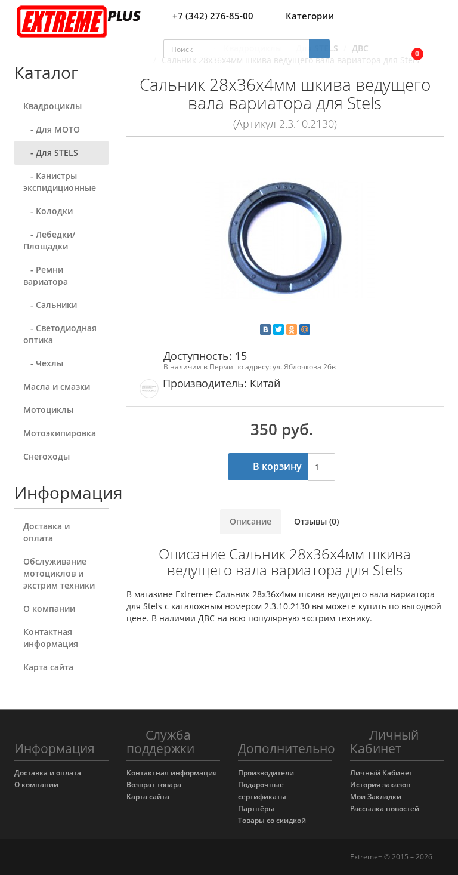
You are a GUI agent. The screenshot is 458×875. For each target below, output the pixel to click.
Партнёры (256, 808)
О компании (49, 608)
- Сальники (50, 304)
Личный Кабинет (381, 773)
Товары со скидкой (272, 820)
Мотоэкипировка (59, 433)
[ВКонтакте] (265, 329)
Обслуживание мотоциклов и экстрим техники (59, 573)
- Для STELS (50, 152)
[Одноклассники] (291, 329)
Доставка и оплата (46, 532)
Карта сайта (48, 667)
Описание (250, 521)
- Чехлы (43, 363)
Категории (309, 15)
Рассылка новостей (384, 808)
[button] (409, 49)
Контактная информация (50, 637)
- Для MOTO (51, 129)
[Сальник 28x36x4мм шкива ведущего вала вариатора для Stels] (285, 239)
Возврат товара (153, 785)
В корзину (276, 466)
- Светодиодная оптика (60, 334)
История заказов (380, 785)
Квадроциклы (52, 106)
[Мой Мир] (304, 329)
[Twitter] (278, 329)
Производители (266, 773)
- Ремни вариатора (45, 275)
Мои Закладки (375, 796)
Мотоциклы (48, 409)
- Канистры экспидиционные (59, 181)
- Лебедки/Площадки (49, 240)
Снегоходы (46, 456)
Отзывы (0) (316, 521)
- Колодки (48, 211)
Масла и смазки (56, 386)
